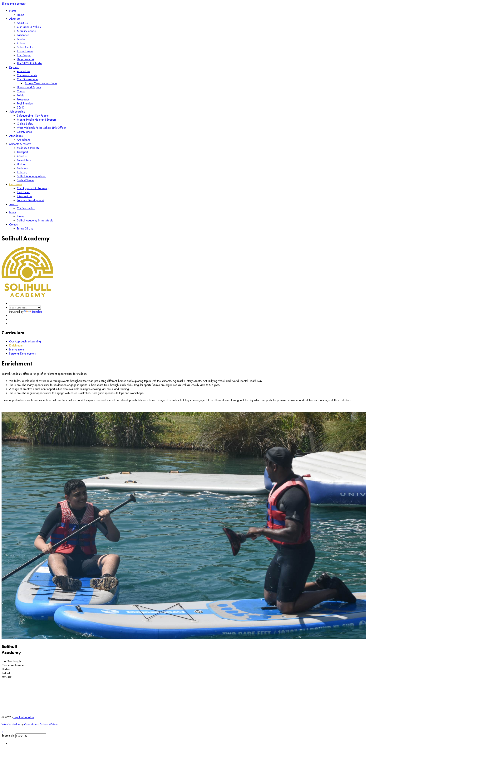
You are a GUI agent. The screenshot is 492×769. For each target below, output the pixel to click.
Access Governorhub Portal (41, 83)
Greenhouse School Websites (42, 724)
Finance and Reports (29, 87)
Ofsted (21, 91)
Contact (13, 224)
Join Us (13, 204)
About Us (14, 19)
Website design (11, 724)
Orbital (21, 43)
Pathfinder (23, 35)
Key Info (14, 67)
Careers (22, 156)
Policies (21, 95)
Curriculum (15, 184)
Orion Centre (25, 51)
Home (13, 11)
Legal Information (23, 717)
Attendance (16, 136)
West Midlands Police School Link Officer (41, 128)
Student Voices (25, 180)
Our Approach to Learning (32, 188)
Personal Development (30, 200)
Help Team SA (25, 59)
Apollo (21, 39)
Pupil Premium (25, 103)
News (12, 212)
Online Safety (25, 124)
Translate (37, 312)
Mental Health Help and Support (36, 120)
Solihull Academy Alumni (31, 176)
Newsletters (24, 160)
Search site (8, 735)
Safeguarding (17, 111)
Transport (22, 152)
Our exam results (27, 75)
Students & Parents (20, 144)
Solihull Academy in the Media (35, 220)
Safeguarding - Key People (33, 116)
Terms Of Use (25, 228)
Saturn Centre (25, 47)
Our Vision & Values (29, 27)
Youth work (23, 168)
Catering (22, 172)
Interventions (24, 196)
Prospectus (23, 99)
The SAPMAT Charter (29, 63)
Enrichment (23, 192)
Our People (24, 55)
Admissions (23, 71)
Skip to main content (13, 4)
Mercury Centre (26, 31)
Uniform (21, 164)
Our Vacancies (26, 208)
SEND (20, 107)
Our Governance (27, 79)
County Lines (24, 132)
